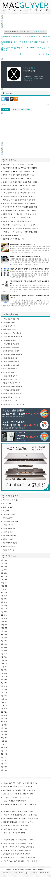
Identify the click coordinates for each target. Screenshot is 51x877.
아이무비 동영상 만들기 (11, 344)
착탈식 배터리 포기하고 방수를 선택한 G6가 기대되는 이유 (25, 43)
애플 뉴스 (6, 539)
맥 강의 (5, 503)
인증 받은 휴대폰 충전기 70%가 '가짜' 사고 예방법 (19, 185)
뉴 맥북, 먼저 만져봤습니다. (12, 235)
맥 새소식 (6, 507)
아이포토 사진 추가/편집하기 (12, 333)
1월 (2, 579)
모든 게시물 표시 (40, 31)
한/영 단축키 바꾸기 (9, 329)
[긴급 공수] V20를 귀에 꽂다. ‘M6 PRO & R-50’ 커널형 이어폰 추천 (25, 49)
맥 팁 (4, 511)
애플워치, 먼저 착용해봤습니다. (13, 239)
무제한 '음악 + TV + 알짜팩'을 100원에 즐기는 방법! (20, 232)
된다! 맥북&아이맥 (9, 500)
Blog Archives (25, 109)
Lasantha (34, 872)
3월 (2, 573)
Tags (14, 109)
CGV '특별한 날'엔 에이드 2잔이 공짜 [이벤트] (18, 811)
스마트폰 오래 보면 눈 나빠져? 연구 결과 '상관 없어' (20, 171)
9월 (2, 592)
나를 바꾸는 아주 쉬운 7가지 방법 (14, 833)
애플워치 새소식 (8, 543)
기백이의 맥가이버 (24, 869)
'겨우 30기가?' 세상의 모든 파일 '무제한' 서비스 (19, 203)
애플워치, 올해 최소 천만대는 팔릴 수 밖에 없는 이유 (20, 228)
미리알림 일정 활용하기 (11, 365)
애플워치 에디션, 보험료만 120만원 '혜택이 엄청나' (20, 168)
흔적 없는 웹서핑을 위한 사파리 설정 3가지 (17, 786)
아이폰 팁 (6, 532)
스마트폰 (6, 518)
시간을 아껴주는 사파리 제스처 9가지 (15, 801)
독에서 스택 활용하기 (10, 369)
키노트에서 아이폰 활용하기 (12, 354)
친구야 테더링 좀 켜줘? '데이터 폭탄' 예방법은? (19, 857)
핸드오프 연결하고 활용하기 (12, 386)
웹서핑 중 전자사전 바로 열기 (13, 393)
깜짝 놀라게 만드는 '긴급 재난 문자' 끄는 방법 (18, 218)
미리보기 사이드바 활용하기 (12, 337)
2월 (2, 576)
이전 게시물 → (44, 54)
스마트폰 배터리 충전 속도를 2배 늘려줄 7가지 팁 (19, 196)
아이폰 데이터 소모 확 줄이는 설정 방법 (16, 825)
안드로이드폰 (7, 535)
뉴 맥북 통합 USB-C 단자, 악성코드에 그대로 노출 (19, 804)
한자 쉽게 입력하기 (9, 326)
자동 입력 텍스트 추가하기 (12, 383)
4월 (2, 570)
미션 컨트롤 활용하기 (10, 376)
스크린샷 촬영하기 (9, 322)
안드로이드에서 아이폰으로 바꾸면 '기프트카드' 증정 (21, 818)
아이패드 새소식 (8, 521)
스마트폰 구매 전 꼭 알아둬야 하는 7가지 (16, 854)
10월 (2, 589)
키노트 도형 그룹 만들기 (11, 358)
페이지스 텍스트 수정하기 (11, 347)
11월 (2, 586)
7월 (2, 560)
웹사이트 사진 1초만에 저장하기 (14, 404)
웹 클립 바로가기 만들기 (11, 401)
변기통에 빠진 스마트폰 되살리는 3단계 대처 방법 (19, 210)
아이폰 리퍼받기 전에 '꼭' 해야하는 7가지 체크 (18, 843)
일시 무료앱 (7, 546)
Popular (5, 109)
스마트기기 (6, 514)
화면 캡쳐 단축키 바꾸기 (11, 379)
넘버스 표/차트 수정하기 (11, 351)
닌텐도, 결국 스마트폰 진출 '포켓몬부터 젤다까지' (19, 794)
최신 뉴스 (6, 550)
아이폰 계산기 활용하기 (11, 319)
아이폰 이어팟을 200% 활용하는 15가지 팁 (17, 178)
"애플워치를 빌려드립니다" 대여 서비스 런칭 (18, 822)
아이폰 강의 (7, 525)
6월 (2, 563)
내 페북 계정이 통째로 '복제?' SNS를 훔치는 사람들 (20, 182)
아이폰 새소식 (7, 528)
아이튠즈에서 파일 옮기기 (11, 390)
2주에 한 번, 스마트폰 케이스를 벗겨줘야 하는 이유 (20, 861)
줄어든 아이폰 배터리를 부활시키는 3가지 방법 (19, 175)
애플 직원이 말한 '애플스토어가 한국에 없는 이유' (19, 214)
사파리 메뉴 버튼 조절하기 (12, 397)
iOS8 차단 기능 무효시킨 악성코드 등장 (16, 797)
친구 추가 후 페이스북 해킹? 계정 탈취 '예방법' (18, 847)
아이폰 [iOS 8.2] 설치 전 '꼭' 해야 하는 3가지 (17, 850)
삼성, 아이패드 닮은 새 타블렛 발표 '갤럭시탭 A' (19, 790)
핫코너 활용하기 (8, 372)
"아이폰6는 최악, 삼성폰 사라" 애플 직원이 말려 (19, 200)
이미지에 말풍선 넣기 (10, 340)
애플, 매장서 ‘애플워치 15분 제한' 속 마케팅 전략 (19, 225)
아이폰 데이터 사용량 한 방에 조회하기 (22, 244)
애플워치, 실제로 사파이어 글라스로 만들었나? (25, 256)
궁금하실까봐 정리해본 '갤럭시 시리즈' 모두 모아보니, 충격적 (29, 269)
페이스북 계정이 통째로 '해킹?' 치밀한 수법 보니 (19, 189)
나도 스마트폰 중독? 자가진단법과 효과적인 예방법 (20, 783)
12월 (2, 583)
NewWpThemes (13, 872)
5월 (2, 566)
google (42, 869)
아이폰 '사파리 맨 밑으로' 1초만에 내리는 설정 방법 (20, 815)
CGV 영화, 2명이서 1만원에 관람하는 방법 (17, 221)
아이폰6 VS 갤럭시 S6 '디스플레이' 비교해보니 (18, 840)
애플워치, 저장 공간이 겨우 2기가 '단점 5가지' (18, 164)
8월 (2, 596)
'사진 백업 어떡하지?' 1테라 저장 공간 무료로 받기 (20, 207)
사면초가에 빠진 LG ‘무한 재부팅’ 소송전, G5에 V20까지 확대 (25, 37)
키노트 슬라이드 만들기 (11, 361)
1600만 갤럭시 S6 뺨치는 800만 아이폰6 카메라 (19, 193)
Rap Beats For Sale (29, 874)
